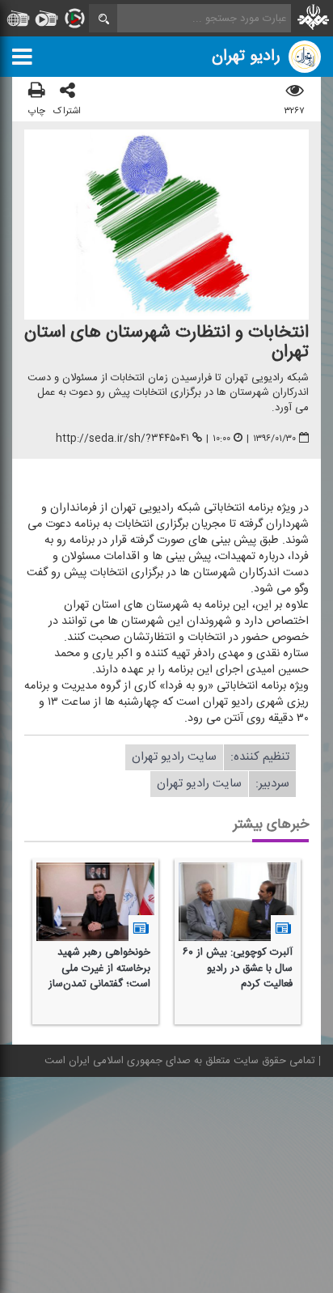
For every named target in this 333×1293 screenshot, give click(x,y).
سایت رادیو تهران (174, 757)
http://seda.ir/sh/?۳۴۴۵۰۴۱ (122, 438)
